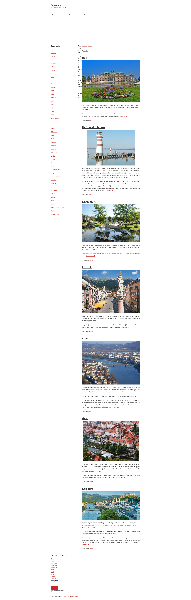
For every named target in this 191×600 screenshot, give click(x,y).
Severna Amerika (55, 176)
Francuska (53, 80)
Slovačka (53, 180)
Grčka (52, 83)
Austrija (91, 120)
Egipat (52, 73)
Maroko (53, 138)
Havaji (52, 559)
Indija (52, 94)
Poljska (53, 156)
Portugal (53, 159)
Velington (53, 576)
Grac (85, 418)
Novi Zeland (54, 152)
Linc (85, 338)
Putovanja (56, 5)
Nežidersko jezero (93, 127)
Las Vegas (54, 563)
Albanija (53, 49)
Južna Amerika (55, 118)
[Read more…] (123, 116)
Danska (53, 70)
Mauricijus (53, 142)
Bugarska (53, 63)
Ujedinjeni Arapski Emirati (57, 207)
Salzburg (87, 488)
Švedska (53, 193)
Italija (52, 108)
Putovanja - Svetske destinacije (69, 596)
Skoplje (53, 570)
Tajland (53, 197)
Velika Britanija (55, 214)
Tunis (52, 200)
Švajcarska (54, 190)
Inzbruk (87, 267)
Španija (53, 187)
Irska (52, 101)
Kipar (52, 125)
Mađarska (53, 128)
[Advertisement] (95, 29)
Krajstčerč (54, 578)
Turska (52, 204)
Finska (52, 77)
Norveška (53, 149)
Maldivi (53, 135)
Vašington (54, 567)
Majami (53, 561)
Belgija (52, 59)
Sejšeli (52, 173)
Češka (52, 66)
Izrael (52, 111)
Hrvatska (53, 90)
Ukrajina (53, 211)
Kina (52, 121)
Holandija (53, 87)
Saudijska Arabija (55, 169)
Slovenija (53, 183)
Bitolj (52, 572)
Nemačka (53, 145)
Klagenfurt (89, 201)
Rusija (52, 166)
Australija (53, 53)
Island (52, 104)
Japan (52, 114)
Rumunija (53, 162)
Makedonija (54, 132)
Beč (84, 57)
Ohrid (52, 574)
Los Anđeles (54, 565)
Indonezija (53, 97)
